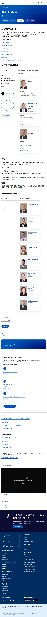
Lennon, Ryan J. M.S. (32, 231)
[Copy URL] (32, 481)
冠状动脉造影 (4, 444)
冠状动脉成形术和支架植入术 (8, 438)
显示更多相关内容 (5, 428)
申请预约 (5, 326)
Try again (23, 483)
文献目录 (23, 188)
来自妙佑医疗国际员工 (6, 317)
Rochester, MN (7, 83)
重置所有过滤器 (6, 115)
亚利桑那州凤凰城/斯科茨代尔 (10, 80)
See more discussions (9, 406)
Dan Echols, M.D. (32, 80)
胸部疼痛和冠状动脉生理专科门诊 (11, 60)
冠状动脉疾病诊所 (6, 45)
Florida (2, 204)
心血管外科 (4, 51)
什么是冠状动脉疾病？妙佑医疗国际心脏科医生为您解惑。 (15, 418)
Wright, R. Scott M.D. (33, 300)
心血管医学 (4, 48)
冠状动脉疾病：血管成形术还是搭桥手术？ (11, 425)
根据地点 (3, 75)
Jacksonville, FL (7, 78)
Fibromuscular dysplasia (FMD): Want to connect (14, 396)
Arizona (3, 203)
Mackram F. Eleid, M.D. (33, 130)
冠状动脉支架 (4, 422)
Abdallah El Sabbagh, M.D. (33, 104)
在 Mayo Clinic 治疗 (30, 20)
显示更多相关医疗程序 (6, 447)
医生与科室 (20, 20)
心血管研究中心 (15, 177)
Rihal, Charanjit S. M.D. (33, 259)
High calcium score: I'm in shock (10, 384)
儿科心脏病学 (5, 42)
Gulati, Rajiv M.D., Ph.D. (32, 218)
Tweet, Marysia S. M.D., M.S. (32, 287)
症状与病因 (5, 20)
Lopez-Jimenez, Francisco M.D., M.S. (32, 246)
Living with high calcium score (10, 371)
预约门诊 (5, 15)
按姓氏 (2, 86)
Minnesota (3, 206)
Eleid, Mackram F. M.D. (33, 204)
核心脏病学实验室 (6, 54)
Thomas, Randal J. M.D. (32, 274)
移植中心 (4, 57)
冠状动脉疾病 (9, 12)
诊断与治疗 (13, 20)
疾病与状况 (5, 7)
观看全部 (3, 208)
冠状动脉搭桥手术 (5, 441)
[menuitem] (5, 21)
